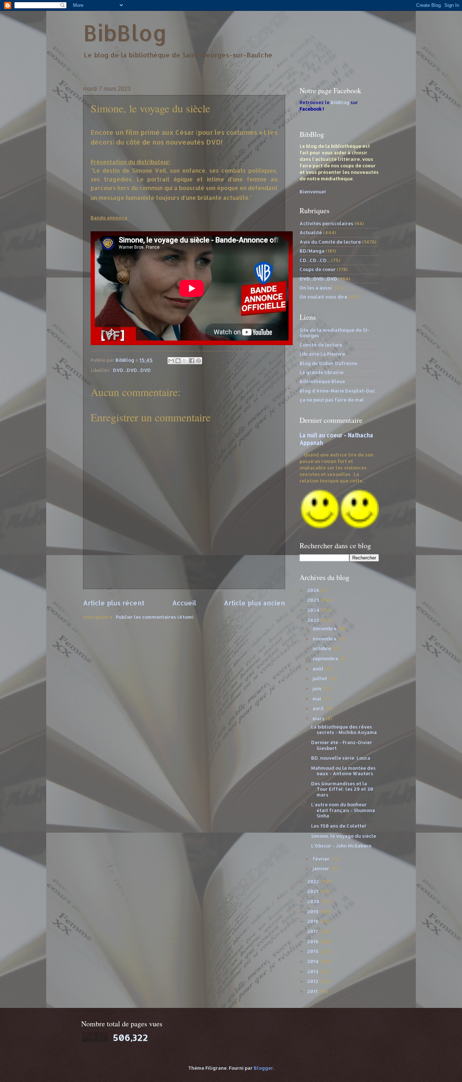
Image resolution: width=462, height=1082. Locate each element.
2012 (313, 981)
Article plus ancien (254, 602)
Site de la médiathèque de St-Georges (335, 332)
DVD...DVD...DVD (132, 370)
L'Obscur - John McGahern (341, 846)
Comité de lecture (321, 345)
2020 (314, 901)
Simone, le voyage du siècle (343, 836)
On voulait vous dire (323, 297)
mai (317, 698)
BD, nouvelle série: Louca (340, 758)
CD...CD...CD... (315, 260)
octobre (322, 648)
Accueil (184, 602)
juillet (320, 678)
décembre (325, 628)
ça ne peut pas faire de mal (332, 400)
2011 (313, 991)
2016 (313, 941)
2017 (313, 931)
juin (317, 688)
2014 (313, 961)
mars (319, 718)
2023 (313, 620)
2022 (313, 881)
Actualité (311, 232)
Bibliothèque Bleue (322, 381)
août (318, 668)
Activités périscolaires (326, 223)
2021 (313, 891)
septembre (326, 658)
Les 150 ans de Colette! (338, 826)
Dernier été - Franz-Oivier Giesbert (341, 745)
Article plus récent (113, 602)
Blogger (263, 1068)
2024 (314, 610)
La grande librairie (322, 372)
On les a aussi (316, 288)
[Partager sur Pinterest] (198, 360)
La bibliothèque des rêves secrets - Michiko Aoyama (344, 729)
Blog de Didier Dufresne (328, 363)
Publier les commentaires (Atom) (154, 617)
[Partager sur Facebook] (191, 360)
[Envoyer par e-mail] (171, 360)
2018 (313, 921)
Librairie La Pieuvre (322, 354)
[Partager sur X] (184, 360)
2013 (313, 971)
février (322, 859)
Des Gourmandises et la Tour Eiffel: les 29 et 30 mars (342, 789)
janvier (321, 868)
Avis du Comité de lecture (330, 242)
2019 (313, 911)
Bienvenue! (313, 191)
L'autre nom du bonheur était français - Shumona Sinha (343, 810)
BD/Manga (312, 251)
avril (319, 708)
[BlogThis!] (178, 360)
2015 (313, 951)
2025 (314, 600)
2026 (313, 590)
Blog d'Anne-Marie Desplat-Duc (337, 391)
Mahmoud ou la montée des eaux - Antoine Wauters (343, 770)
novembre (325, 638)
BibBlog (125, 33)
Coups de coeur (318, 269)
